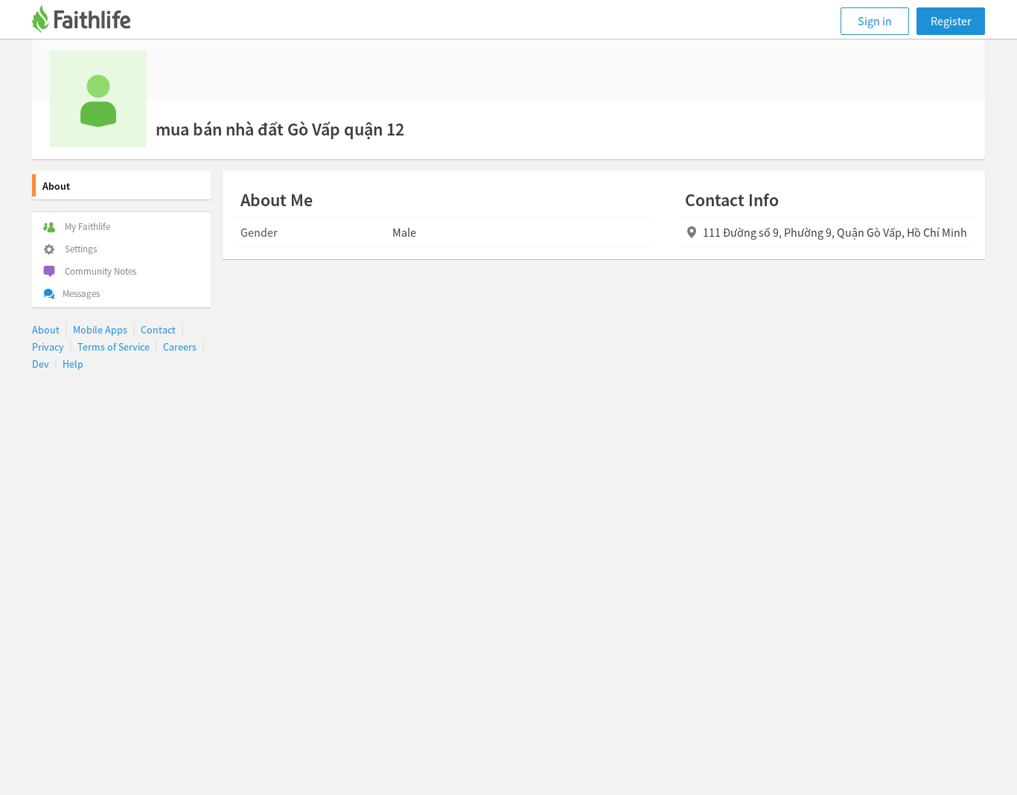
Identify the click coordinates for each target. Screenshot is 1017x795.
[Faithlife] (90, 21)
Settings (81, 249)
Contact (158, 329)
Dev (40, 364)
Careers (180, 347)
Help (73, 364)
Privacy (48, 347)
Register (951, 20)
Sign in (875, 20)
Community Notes (100, 271)
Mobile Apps (100, 329)
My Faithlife (87, 226)
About (56, 186)
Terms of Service (113, 347)
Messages (81, 293)
